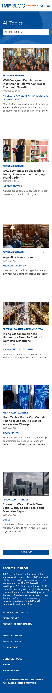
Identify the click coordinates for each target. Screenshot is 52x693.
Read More (26, 604)
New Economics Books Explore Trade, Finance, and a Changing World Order (24, 174)
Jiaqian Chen (10, 349)
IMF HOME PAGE (11, 670)
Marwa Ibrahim (40, 96)
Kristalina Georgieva (14, 266)
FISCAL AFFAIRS (10, 647)
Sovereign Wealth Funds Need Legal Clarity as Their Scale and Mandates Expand (23, 508)
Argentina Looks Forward (19, 257)
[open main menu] (48, 6)
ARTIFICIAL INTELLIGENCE (15, 612)
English (31, 5)
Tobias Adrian (11, 433)
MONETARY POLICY (12, 659)
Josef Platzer (26, 349)
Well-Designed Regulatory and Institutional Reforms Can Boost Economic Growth (24, 84)
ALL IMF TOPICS (13, 32)
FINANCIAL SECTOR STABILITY (17, 624)
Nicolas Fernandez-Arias (17, 96)
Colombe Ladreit (12, 99)
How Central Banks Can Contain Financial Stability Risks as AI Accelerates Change (24, 421)
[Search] (41, 5)
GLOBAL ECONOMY (12, 635)
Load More (26, 552)
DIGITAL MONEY (11, 618)
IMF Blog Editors (12, 186)
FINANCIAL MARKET (13, 641)
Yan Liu (7, 520)
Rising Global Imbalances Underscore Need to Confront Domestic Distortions (22, 337)
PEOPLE (7, 664)
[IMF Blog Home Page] (13, 5)
